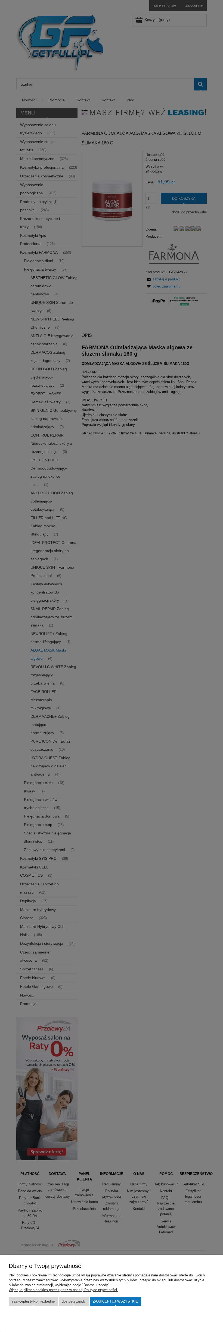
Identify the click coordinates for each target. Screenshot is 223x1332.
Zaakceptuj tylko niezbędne (33, 1301)
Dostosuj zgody (74, 1301)
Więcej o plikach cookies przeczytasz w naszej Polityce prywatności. (63, 1290)
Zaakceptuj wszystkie (115, 1301)
